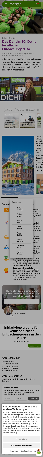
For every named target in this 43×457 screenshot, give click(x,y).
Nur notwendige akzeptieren (21, 445)
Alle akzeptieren (21, 439)
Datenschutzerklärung (26, 451)
